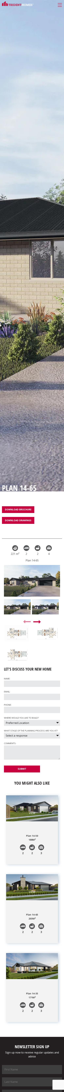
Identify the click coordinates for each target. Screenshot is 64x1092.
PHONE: (7, 704)
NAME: (7, 678)
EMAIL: (7, 691)
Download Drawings (18, 520)
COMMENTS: (10, 743)
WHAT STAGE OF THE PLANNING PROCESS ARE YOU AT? (31, 730)
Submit (22, 768)
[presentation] (27, 622)
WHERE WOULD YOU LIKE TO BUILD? (21, 717)
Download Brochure (18, 509)
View (32, 813)
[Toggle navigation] (60, 5)
